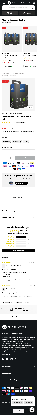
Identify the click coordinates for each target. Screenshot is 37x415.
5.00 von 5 (23, 231)
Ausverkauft (24, 158)
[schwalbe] (18, 197)
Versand (11, 131)
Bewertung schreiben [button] (18, 251)
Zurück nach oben (18, 317)
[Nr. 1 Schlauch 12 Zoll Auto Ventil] (12, 39)
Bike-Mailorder (10, 403)
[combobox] (18, 7)
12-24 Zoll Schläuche (9, 75)
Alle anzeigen (6, 22)
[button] (34, 3)
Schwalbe (5, 114)
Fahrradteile (6, 73)
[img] (6, 262)
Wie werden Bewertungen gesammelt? (16, 302)
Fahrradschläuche (18, 73)
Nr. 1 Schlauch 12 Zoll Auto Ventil (10, 57)
